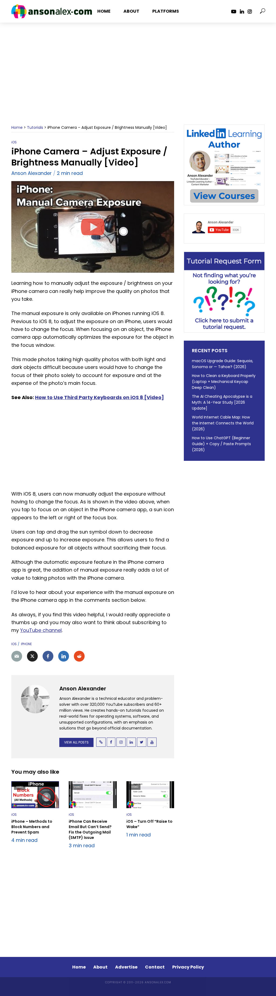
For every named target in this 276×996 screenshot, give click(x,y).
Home (104, 11)
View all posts (76, 742)
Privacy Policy (188, 967)
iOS (14, 142)
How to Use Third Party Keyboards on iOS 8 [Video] (99, 397)
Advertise (126, 967)
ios (14, 644)
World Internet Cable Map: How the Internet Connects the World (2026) (223, 423)
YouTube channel (41, 630)
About (131, 11)
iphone (26, 644)
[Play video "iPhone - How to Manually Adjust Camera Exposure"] (92, 227)
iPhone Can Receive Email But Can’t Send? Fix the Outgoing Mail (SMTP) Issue (90, 829)
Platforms (165, 11)
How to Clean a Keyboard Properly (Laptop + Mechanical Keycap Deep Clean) (224, 381)
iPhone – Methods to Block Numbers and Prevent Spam (31, 827)
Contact (155, 967)
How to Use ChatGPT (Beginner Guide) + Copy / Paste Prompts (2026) (221, 443)
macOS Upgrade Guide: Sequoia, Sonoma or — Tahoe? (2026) (222, 363)
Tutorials (35, 127)
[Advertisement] (138, 80)
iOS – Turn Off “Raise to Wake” (149, 824)
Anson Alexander (31, 173)
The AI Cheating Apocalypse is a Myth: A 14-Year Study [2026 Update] (222, 402)
